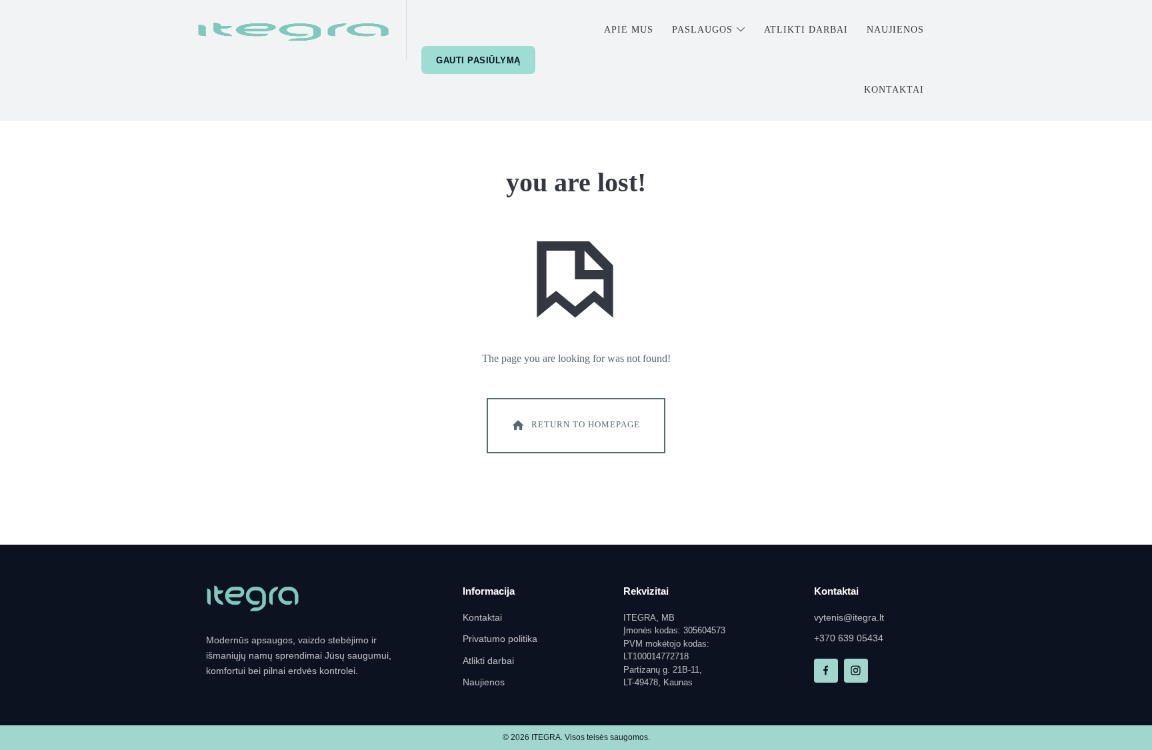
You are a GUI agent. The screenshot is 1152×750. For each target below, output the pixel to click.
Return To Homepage (585, 424)
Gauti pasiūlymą (478, 60)
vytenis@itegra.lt (849, 618)
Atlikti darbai (488, 661)
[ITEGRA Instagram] (856, 671)
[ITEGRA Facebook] (826, 671)
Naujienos (484, 682)
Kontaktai (482, 618)
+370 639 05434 (848, 638)
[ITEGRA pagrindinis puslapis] (252, 599)
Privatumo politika (500, 639)
